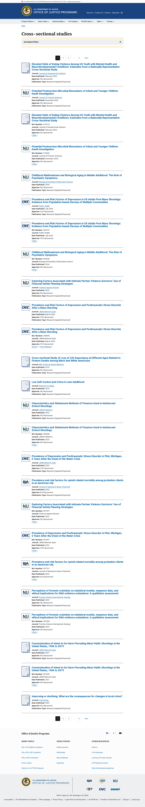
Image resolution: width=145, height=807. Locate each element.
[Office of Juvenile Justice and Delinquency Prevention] (89, 791)
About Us (90, 13)
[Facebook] (108, 734)
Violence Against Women (49, 288)
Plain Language (44, 800)
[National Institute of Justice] (115, 782)
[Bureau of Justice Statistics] (102, 784)
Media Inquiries (62, 747)
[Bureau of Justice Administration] (89, 782)
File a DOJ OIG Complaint (31, 752)
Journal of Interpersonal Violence (52, 73)
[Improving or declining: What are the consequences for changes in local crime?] (26, 705)
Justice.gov (136, 800)
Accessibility (8, 800)
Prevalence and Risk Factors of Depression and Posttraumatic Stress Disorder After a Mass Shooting (76, 306)
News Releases (62, 758)
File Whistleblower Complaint (26, 800)
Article (34, 347)
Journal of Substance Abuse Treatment (54, 487)
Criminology (44, 700)
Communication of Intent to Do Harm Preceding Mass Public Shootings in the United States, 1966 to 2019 (76, 645)
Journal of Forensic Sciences (50, 97)
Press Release (45, 347)
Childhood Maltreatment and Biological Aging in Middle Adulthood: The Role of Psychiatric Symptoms (77, 177)
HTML (34, 135)
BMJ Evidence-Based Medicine (51, 364)
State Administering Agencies (103, 768)
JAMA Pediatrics (46, 410)
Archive (94, 747)
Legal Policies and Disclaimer (75, 800)
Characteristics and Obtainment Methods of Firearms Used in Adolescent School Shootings (73, 405)
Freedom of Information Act (110, 800)
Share (123, 14)
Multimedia (61, 752)
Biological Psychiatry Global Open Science (56, 182)
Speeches (60, 763)
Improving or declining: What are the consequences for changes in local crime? (77, 696)
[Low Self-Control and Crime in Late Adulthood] (26, 391)
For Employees (97, 752)
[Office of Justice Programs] (27, 11)
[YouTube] (121, 734)
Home (23, 26)
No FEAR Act (93, 800)
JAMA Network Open (47, 312)
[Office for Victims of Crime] (102, 790)
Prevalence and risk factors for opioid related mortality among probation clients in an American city (77, 482)
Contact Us (99, 13)
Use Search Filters (31, 42)
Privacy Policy (58, 800)
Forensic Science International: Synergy (54, 597)
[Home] (55, 11)
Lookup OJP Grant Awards (102, 758)
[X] (115, 734)
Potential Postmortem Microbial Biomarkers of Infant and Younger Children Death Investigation (75, 92)
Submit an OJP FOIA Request (32, 768)
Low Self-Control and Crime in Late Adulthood (58, 382)
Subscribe (115, 13)
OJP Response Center (100, 763)
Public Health (44, 206)
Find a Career (26, 763)
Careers (107, 13)
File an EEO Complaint (30, 758)
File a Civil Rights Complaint (32, 747)
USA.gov (126, 800)
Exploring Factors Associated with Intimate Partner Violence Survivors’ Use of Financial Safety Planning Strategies (76, 282)
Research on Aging (46, 386)
